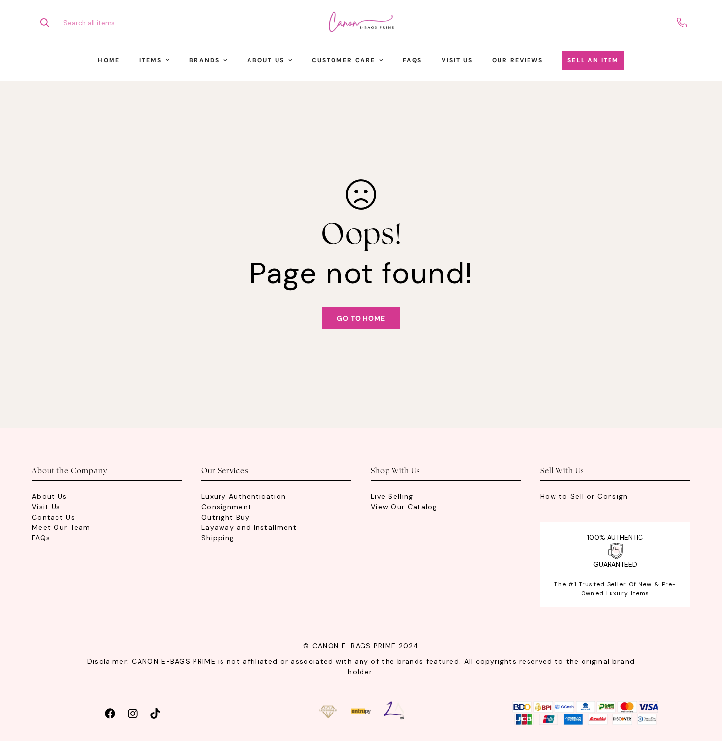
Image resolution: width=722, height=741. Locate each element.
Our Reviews (517, 60)
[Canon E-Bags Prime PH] (361, 23)
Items (150, 60)
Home (108, 60)
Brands (204, 60)
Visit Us (457, 60)
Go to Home (361, 318)
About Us (265, 60)
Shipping (217, 537)
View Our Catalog (404, 506)
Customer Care (343, 60)
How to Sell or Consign (584, 496)
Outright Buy (225, 517)
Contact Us (53, 517)
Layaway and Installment (249, 527)
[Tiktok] (155, 712)
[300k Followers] (110, 712)
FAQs (412, 60)
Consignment (226, 506)
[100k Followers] (132, 712)
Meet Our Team (61, 527)
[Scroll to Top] (703, 687)
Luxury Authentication (243, 496)
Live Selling (392, 496)
